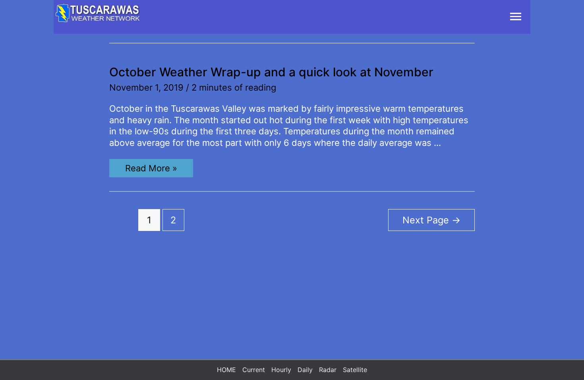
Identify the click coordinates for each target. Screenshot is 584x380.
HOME (226, 370)
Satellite (355, 370)
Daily (305, 370)
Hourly (281, 370)
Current (253, 370)
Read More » (151, 170)
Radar (327, 370)
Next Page (431, 220)
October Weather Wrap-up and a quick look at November (271, 72)
